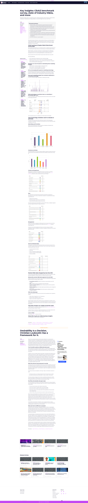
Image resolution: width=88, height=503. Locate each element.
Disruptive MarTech (22, 28)
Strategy (21, 32)
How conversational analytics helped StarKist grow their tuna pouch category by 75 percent (25, 473)
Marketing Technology (23, 31)
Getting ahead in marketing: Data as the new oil (62, 473)
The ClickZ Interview (21, 2)
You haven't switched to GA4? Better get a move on (25, 462)
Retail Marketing (22, 344)
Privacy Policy (54, 496)
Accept (52, 0)
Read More (49, 0)
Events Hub (27, 2)
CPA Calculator (22, 492)
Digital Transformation (26, 444)
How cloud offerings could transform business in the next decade (38, 473)
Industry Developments (23, 30)
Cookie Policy (54, 495)
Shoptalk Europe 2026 (49, 428)
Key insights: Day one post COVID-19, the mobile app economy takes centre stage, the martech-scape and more (23, 74)
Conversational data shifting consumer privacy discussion (50, 473)
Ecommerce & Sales (22, 29)
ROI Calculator (22, 493)
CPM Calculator (14, 2)
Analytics (21, 26)
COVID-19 (49, 224)
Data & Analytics (39, 322)
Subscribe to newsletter (56, 493)
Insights (9, 2)
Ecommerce (34, 323)
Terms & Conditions (55, 494)
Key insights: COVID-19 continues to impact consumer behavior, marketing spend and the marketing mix (23, 103)
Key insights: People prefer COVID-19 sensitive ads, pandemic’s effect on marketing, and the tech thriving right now (23, 84)
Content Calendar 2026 (33, 2)
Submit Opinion (55, 497)
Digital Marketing (22, 27)
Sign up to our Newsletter (44, 501)
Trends (45, 324)
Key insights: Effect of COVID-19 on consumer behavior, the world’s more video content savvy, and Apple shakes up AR (23, 93)
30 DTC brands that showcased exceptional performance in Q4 (38, 462)
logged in (33, 314)
